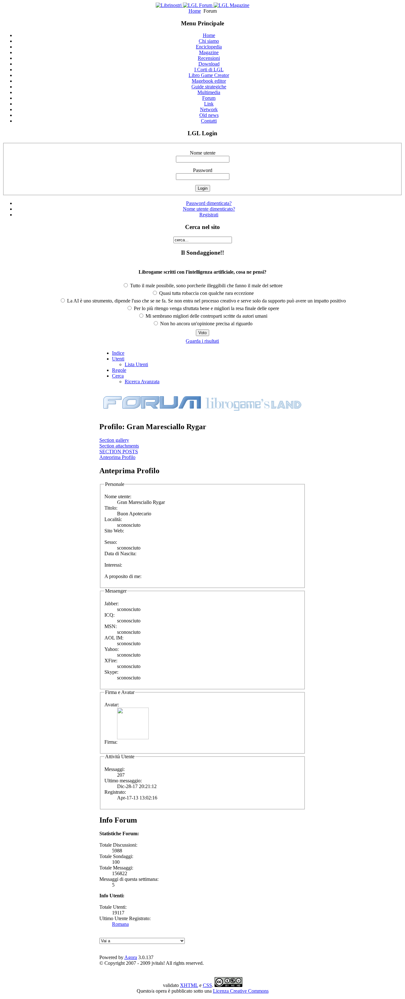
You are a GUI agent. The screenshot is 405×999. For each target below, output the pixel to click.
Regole (119, 370)
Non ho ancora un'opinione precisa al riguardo (205, 323)
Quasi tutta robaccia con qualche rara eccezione (206, 293)
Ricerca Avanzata (142, 381)
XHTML (189, 985)
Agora (130, 957)
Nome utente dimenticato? (209, 209)
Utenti (118, 358)
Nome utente (202, 153)
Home (195, 11)
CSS (207, 985)
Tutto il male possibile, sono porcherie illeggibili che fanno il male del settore (206, 285)
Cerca (118, 376)
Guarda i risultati (202, 341)
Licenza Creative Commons (241, 991)
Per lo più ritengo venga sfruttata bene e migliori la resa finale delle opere (206, 308)
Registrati (208, 214)
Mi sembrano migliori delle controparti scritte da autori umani (205, 316)
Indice (118, 353)
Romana (120, 924)
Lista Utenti (136, 364)
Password (202, 170)
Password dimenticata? (209, 203)
